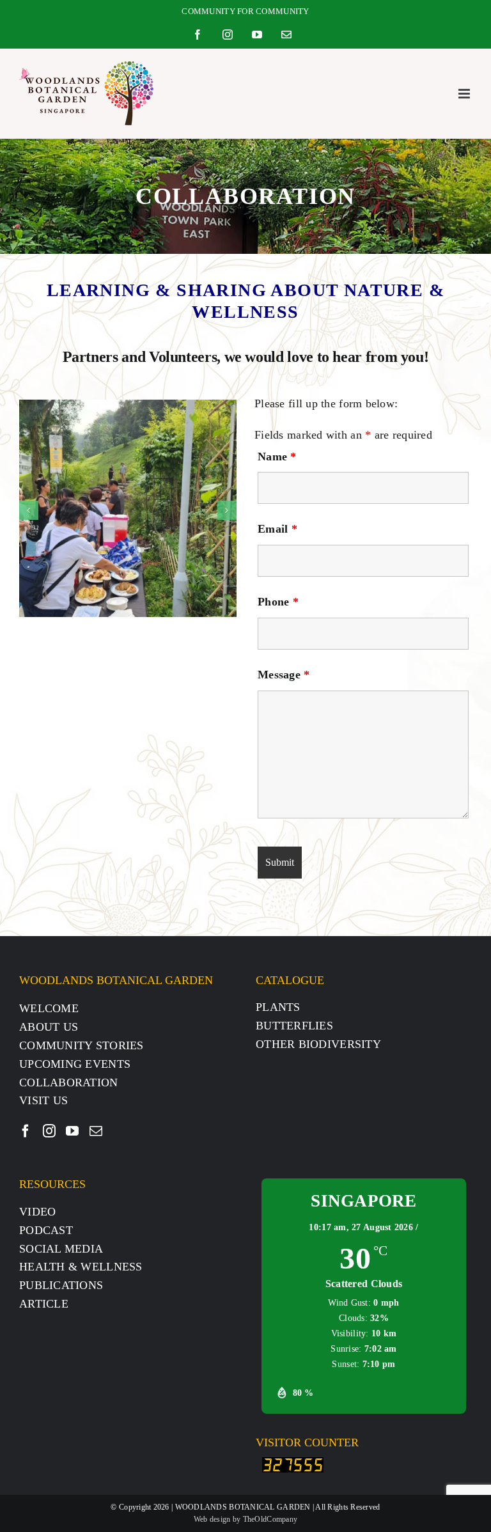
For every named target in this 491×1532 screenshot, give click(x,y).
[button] (28, 510)
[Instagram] (49, 1131)
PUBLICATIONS (61, 1285)
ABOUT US (48, 1026)
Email (277, 528)
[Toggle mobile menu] (465, 93)
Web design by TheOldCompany (245, 1519)
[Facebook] (25, 1131)
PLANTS (278, 1007)
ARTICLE (43, 1303)
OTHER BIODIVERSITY (318, 1044)
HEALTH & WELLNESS (81, 1266)
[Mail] (96, 1131)
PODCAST (46, 1230)
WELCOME (49, 1008)
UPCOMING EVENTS (74, 1064)
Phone (278, 601)
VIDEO (37, 1211)
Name (277, 456)
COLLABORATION (68, 1082)
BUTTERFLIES (294, 1025)
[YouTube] (72, 1131)
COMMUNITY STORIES (81, 1045)
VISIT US (43, 1100)
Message (283, 674)
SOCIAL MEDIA (61, 1248)
